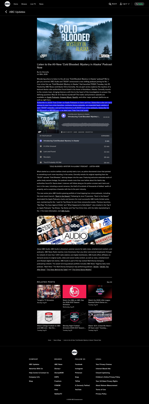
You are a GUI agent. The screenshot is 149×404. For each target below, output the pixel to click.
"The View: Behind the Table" (57, 270)
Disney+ (57, 369)
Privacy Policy (101, 394)
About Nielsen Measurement (106, 385)
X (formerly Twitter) (82, 385)
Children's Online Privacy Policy (108, 377)
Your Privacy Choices (104, 364)
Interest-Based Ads (103, 369)
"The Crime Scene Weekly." (82, 270)
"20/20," (96, 267)
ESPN (56, 377)
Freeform (57, 381)
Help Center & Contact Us (39, 373)
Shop (31, 381)
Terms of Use (101, 390)
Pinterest (78, 373)
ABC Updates (34, 364)
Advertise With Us (36, 369)
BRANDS (58, 359)
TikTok (77, 381)
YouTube (78, 390)
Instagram (79, 369)
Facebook (78, 364)
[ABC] (7, 4)
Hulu (56, 390)
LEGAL (98, 359)
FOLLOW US (80, 359)
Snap (77, 377)
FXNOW (57, 385)
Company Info (34, 377)
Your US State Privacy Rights (107, 381)
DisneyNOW (59, 373)
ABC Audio (65, 211)
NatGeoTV (58, 394)
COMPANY (33, 359)
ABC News (58, 364)
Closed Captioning (103, 373)
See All (109, 282)
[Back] (6, 11)
